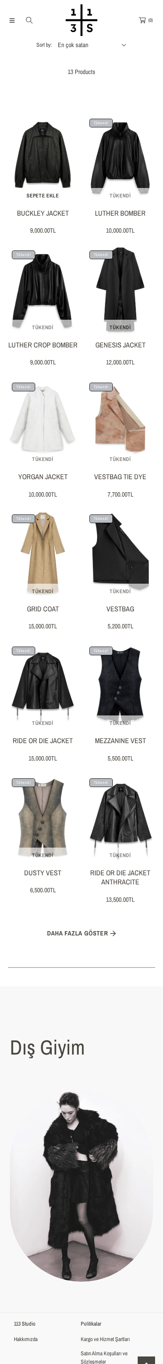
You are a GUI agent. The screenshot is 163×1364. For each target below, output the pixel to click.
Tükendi (120, 195)
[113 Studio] (81, 20)
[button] (12, 20)
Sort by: (44, 44)
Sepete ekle (43, 195)
